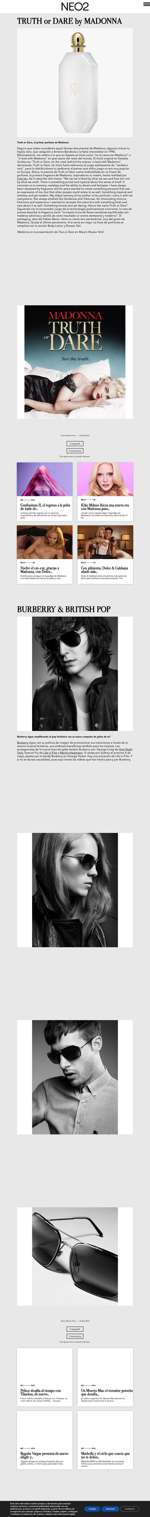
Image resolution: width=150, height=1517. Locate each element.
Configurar (130, 1508)
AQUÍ (72, 1514)
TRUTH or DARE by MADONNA (69, 21)
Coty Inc (22, 179)
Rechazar (110, 1508)
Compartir (75, 443)
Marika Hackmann (71, 753)
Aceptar (92, 1508)
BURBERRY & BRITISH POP (64, 609)
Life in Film (50, 753)
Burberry (22, 743)
